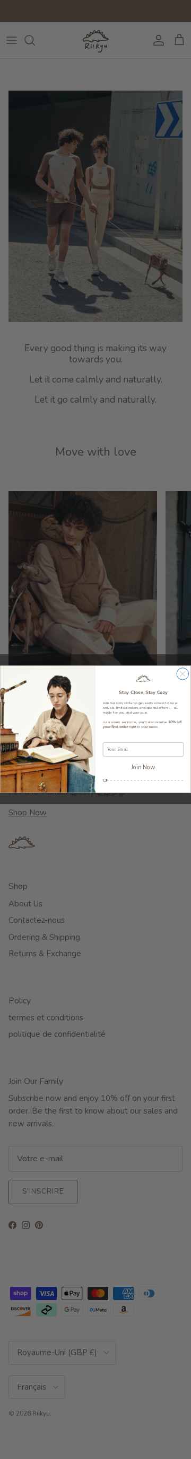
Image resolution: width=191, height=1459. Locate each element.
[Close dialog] (183, 674)
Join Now (143, 767)
